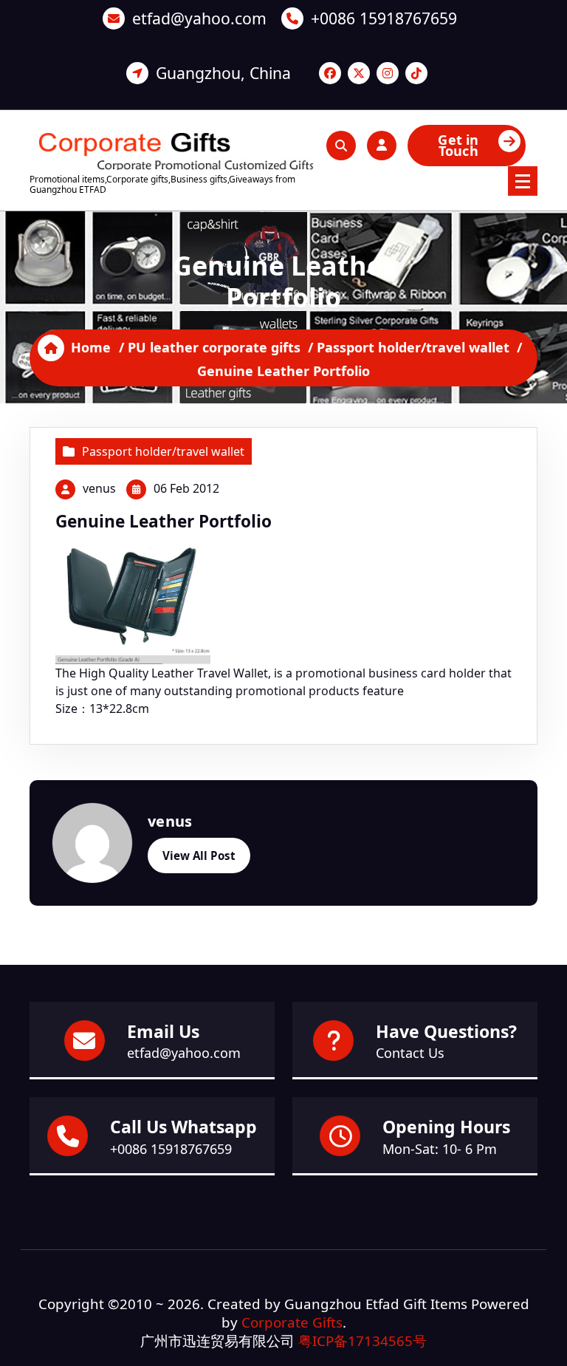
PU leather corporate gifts (214, 347)
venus (99, 488)
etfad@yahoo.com (199, 18)
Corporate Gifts (292, 1322)
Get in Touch (458, 145)
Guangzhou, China (223, 72)
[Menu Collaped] (522, 181)
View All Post (199, 855)
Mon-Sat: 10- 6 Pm (439, 1149)
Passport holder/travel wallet (413, 347)
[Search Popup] (341, 145)
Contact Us (410, 1053)
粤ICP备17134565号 (362, 1340)
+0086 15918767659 (384, 18)
